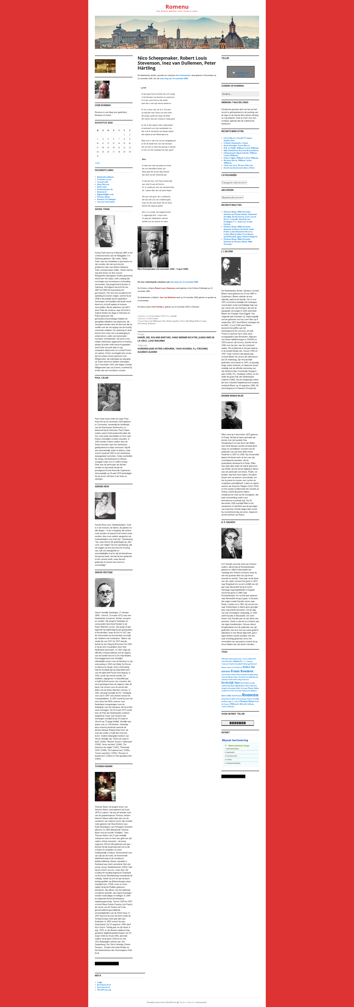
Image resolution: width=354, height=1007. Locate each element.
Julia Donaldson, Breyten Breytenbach (241, 150)
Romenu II (102, 192)
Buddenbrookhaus (105, 177)
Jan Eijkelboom (252, 677)
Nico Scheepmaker (171, 321)
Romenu (177, 6)
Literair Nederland (106, 202)
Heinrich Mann (248, 675)
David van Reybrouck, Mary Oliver (239, 168)
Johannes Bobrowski (229, 679)
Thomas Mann (103, 197)
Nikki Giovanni (242, 688)
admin (174, 316)
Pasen (251, 688)
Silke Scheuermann (239, 699)
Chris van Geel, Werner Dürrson (238, 165)
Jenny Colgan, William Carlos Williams (241, 158)
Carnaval (225, 664)
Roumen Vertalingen (106, 199)
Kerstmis (244, 683)
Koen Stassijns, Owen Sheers (237, 145)
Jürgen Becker (243, 679)
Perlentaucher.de (105, 189)
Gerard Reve (226, 674)
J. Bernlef (241, 677)
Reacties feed (103, 987)
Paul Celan (102, 187)
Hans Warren (103, 184)
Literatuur (153, 318)
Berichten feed (104, 985)
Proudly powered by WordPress (161, 1002)
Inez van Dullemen (153, 321)
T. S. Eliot (235, 701)
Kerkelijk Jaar (230, 682)
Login (99, 982)
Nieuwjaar (232, 688)
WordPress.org (104, 990)
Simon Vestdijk (253, 699)
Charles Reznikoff (235, 664)
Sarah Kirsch (226, 699)
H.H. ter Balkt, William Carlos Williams (241, 148)
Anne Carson (243, 659)
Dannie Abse (226, 667)
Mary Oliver (245, 686)
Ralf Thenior (237, 696)
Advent (224, 659)
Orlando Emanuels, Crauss (236, 143)
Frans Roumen (242, 671)
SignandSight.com (105, 194)
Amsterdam (233, 659)
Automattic (201, 1002)
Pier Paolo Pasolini (234, 691)
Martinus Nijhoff (233, 686)
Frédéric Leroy (104, 179)
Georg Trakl (102, 182)
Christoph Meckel (250, 664)
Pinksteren (246, 691)
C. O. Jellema (247, 661)
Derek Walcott (236, 667)
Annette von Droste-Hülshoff (238, 660)
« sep (97, 163)
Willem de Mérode (238, 704)
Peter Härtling (187, 321)
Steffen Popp (226, 701)
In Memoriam (231, 677)
